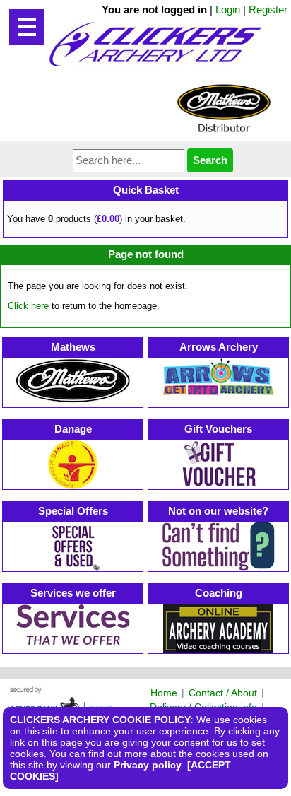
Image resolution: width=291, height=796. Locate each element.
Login (227, 10)
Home (163, 692)
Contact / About (223, 692)
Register (268, 10)
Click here (28, 305)
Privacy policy (148, 765)
